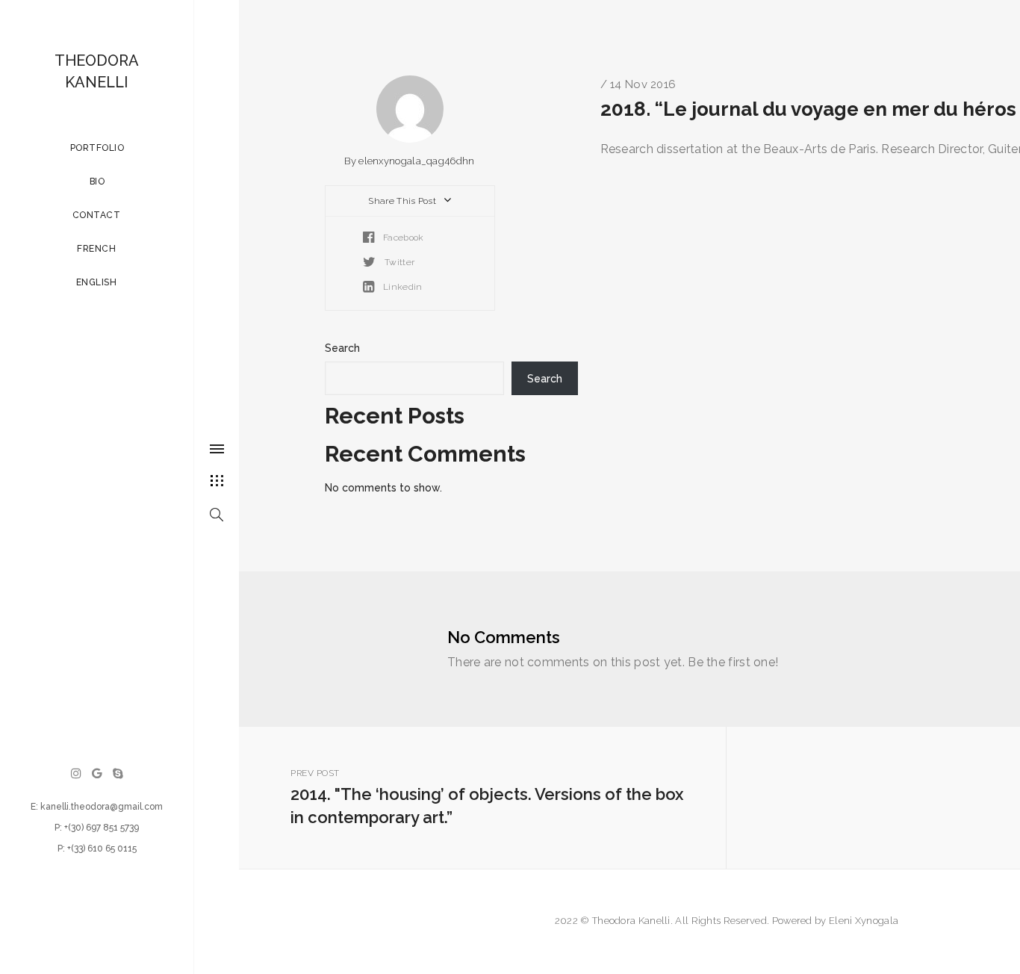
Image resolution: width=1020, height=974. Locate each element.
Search (342, 348)
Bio (97, 181)
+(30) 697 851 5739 (101, 827)
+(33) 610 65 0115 (102, 848)
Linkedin (402, 287)
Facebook (402, 237)
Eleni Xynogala (863, 920)
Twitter (398, 262)
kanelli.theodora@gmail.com (101, 806)
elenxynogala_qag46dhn (416, 161)
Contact (96, 215)
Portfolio (96, 148)
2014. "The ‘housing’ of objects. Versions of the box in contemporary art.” (486, 797)
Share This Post (403, 201)
